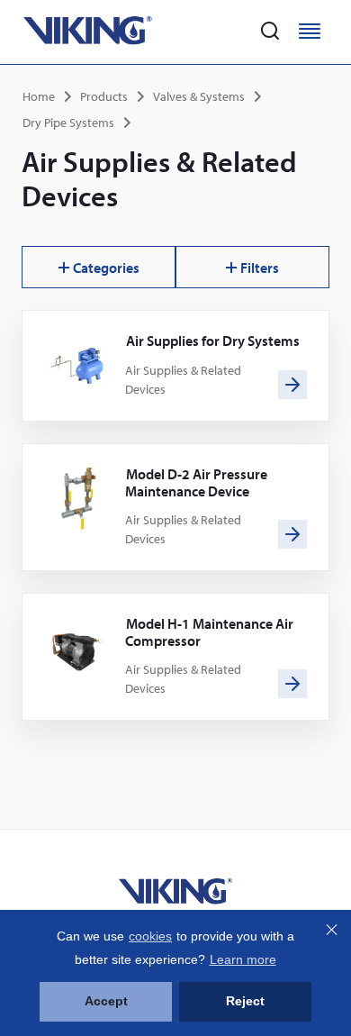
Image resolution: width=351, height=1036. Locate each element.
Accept (106, 1001)
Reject (245, 1001)
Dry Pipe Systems (68, 122)
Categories (106, 268)
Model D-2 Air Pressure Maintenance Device (196, 482)
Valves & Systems (199, 96)
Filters (259, 268)
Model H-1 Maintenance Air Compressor (209, 632)
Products (104, 96)
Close (331, 930)
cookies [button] (150, 936)
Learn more (243, 959)
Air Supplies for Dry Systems (213, 341)
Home (38, 96)
